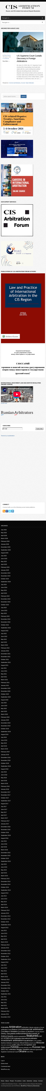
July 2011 (4, 997)
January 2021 (5, 685)
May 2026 (4, 532)
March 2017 (4, 818)
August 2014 (4, 893)
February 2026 (5, 541)
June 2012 (4, 968)
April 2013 (4, 939)
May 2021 (4, 674)
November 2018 (5, 760)
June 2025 (4, 558)
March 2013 (4, 942)
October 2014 (5, 887)
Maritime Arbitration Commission (10, 1043)
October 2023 (5, 605)
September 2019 (6, 731)
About (7, 1080)
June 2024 (4, 587)
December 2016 (5, 826)
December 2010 (5, 1017)
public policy (16, 1045)
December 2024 (5, 573)
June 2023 (4, 610)
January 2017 (5, 824)
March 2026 (4, 538)
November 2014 (5, 884)
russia (15, 1047)
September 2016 (6, 835)
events (15, 1036)
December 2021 (5, 654)
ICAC (40, 1036)
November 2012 (5, 953)
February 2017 (5, 821)
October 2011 (5, 991)
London (39, 1040)
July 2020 (4, 703)
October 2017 (5, 798)
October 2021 (5, 659)
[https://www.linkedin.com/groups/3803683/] (12, 511)
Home (2, 1080)
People (12, 1080)
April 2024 (4, 593)
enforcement (21, 1033)
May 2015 (4, 870)
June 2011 (4, 999)
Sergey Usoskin (22, 1049)
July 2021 (4, 668)
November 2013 (5, 919)
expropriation (22, 1036)
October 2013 (5, 922)
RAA (22, 1045)
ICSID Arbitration (15, 1038)
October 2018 (5, 763)
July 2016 (4, 841)
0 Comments (6, 58)
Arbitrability (5, 1027)
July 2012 (4, 965)
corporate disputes (39, 1031)
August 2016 (4, 838)
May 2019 (4, 743)
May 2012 (4, 971)
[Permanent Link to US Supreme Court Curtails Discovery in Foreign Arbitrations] (23, 54)
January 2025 (5, 570)
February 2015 (5, 878)
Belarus (14, 1029)
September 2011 (6, 994)
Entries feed (4, 1063)
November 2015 (5, 855)
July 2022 (4, 633)
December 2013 (5, 916)
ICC (2, 1038)
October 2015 (5, 858)
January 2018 (5, 789)
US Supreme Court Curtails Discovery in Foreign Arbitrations (29, 58)
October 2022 (5, 625)
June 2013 (4, 933)
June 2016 (4, 844)
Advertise (29, 1080)
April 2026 (4, 535)
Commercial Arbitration (14, 82)
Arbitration (15, 1026)
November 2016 (5, 829)
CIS (19, 1029)
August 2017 (4, 803)
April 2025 (4, 564)
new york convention (6, 1045)
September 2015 (6, 861)
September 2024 (6, 581)
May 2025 (4, 561)
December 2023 (5, 599)
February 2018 (5, 786)
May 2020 (4, 708)
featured (32, 1035)
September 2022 (6, 628)
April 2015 (4, 873)
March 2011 (4, 1008)
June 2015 (4, 867)
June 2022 (4, 636)
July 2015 (4, 864)
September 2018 (6, 766)
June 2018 (4, 775)
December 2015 (5, 852)
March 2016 (4, 850)
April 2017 (4, 815)
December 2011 (5, 985)
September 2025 (6, 550)
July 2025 (4, 555)
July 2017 (4, 806)
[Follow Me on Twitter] (9, 511)
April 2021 (4, 677)
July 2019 (4, 737)
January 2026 (5, 544)
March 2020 (4, 714)
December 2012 (5, 950)
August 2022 (4, 630)
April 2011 (4, 1005)
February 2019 (5, 752)
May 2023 (4, 613)
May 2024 (4, 590)
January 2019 (5, 754)
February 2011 (5, 1011)
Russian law (38, 1047)
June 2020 (4, 705)
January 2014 (5, 913)
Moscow (40, 1042)
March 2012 (4, 976)
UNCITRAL (30, 1051)
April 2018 (4, 780)
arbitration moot (6, 1029)
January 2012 (5, 982)
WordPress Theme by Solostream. (30, 1085)
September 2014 (6, 890)
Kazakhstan (28, 1041)
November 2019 (5, 726)
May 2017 (4, 812)
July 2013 (4, 930)
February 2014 (5, 910)
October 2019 (5, 728)
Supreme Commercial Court (9, 1052)
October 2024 (5, 579)
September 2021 (6, 662)
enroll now (4, 403)
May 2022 (4, 639)
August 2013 (4, 927)
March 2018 (4, 783)
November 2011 (5, 988)
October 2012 (5, 956)
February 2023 (5, 616)
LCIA (34, 1040)
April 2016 (4, 847)
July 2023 (4, 607)
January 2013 (5, 948)
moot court (33, 1043)
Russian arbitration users (25, 1047)
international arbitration (29, 1038)
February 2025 (5, 567)
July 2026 (4, 530)
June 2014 (4, 899)
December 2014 (5, 881)
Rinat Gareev (7, 55)
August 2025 (4, 553)
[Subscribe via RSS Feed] (4, 511)
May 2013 (4, 936)
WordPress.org (5, 1069)
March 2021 (4, 679)
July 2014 (4, 896)
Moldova (27, 1043)
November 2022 (5, 622)
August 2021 (4, 665)
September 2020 (6, 697)
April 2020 (4, 711)
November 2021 (5, 656)
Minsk (22, 1043)
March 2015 (4, 875)
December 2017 (5, 792)
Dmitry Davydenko (8, 1034)
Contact (40, 1080)
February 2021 (5, 682)
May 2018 (4, 777)
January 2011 (5, 1014)
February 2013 (5, 945)
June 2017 (4, 809)
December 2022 (5, 619)
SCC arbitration (10, 1049)
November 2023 (5, 602)
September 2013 (6, 925)
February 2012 (5, 979)
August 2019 (4, 734)
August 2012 (4, 962)
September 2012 (6, 959)
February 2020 (5, 717)
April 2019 (4, 746)
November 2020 (5, 691)
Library (35, 1080)
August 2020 (4, 700)
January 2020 (5, 720)
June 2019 (4, 740)
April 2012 (4, 974)
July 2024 (4, 584)
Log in (3, 1060)
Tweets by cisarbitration (8, 435)
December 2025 (5, 547)
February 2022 (5, 648)
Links (24, 1080)
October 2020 (5, 694)
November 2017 (5, 795)
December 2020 (5, 688)
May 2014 (4, 901)
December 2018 (5, 757)
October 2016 (5, 832)
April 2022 (4, 642)
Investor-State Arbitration (27, 82)
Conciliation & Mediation (9, 1031)
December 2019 (5, 723)
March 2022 (4, 645)
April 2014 (4, 904)
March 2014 (4, 907)
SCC (3, 1049)
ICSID (6, 1038)
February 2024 (5, 596)
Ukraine (22, 1051)
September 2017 (6, 801)
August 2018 (4, 769)
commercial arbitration (31, 1029)
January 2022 (5, 651)
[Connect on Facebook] (7, 511)
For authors (18, 1080)
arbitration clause (27, 1027)
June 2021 (4, 671)
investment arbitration (12, 1040)
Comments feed (5, 1066)
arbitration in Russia (39, 1027)
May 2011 (4, 1002)
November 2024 (5, 576)
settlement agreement (35, 1049)
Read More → (6, 61)
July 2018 (4, 772)
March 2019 (4, 749)
